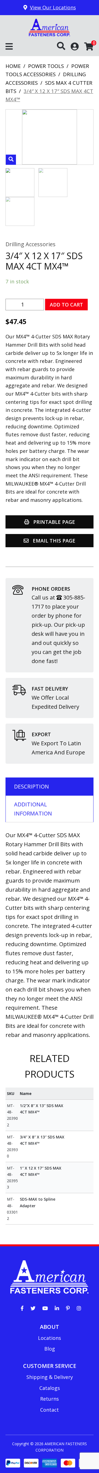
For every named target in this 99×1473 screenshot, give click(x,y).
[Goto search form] (64, 46)
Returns (49, 1398)
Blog (49, 1348)
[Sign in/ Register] (75, 46)
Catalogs (49, 1388)
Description (31, 786)
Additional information (33, 809)
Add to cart (66, 304)
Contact (49, 1409)
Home (13, 65)
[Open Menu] (9, 47)
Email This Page (53, 540)
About (49, 1326)
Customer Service (49, 1366)
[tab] (50, 786)
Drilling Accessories (31, 244)
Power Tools (46, 65)
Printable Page (53, 522)
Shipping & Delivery (49, 1377)
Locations (49, 1338)
